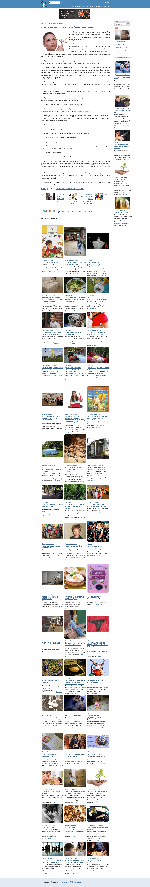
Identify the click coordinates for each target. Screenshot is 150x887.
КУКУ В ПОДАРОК (71, 827)
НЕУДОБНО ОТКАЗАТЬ (95, 861)
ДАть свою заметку (86, 211)
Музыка (90, 544)
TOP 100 (106, 6)
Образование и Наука (71, 260)
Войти (107, 2)
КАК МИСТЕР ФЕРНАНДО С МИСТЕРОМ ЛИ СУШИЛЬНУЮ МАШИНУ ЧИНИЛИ (52, 299)
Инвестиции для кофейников (98, 791)
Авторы (98, 6)
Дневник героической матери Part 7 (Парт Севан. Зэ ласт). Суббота (52, 469)
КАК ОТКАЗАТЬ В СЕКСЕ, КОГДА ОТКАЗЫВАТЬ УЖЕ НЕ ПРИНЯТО (97, 644)
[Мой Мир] (54, 211)
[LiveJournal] (56, 211)
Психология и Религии (48, 789)
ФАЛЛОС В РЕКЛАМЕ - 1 (123, 212)
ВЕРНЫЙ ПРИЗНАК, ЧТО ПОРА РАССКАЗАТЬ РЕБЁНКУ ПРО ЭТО (87, 199)
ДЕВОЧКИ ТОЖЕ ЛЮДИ (50, 262)
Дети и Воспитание (48, 330)
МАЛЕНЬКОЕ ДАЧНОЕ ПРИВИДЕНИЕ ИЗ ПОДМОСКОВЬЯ (95, 264)
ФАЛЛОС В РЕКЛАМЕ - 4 (96, 754)
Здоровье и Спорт (47, 414)
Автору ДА (118, 51)
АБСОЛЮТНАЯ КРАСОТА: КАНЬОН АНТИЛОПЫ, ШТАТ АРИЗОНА (74, 469)
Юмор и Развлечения (48, 295)
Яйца (89, 297)
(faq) (83, 6)
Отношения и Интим (56, 23)
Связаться (78, 882)
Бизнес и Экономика (121, 177)
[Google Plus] (46, 211)
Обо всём (90, 260)
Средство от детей (48, 827)
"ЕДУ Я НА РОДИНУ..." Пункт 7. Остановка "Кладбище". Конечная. (75, 506)
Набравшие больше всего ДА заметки (70, 189)
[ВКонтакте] (49, 211)
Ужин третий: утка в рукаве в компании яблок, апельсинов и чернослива (75, 299)
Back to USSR (46, 716)
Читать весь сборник (72, 202)
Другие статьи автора (121, 57)
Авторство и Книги (48, 260)
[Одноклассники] (51, 211)
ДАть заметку (75, 6)
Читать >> (56, 271)
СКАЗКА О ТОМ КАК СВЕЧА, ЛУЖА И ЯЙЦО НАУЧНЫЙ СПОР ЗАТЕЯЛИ (97, 418)
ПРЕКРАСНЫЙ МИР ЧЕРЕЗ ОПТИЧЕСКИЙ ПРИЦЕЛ (121, 146)
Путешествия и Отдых (49, 365)
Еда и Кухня (68, 295)
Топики (90, 6)
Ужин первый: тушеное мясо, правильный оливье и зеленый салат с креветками (75, 682)
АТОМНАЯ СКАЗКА (94, 597)
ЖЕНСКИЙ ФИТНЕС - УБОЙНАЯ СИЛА (61, 197)
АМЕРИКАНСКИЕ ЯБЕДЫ (51, 643)
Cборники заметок (120, 44)
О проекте (65, 882)
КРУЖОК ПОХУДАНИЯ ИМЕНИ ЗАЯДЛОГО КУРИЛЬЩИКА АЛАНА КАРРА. (52, 418)
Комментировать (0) (121, 47)
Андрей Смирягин (120, 41)
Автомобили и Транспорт (96, 825)
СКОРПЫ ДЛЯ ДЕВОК (95, 546)
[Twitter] (44, 211)
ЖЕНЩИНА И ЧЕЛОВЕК (73, 716)
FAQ (71, 882)
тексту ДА (44, 189)
